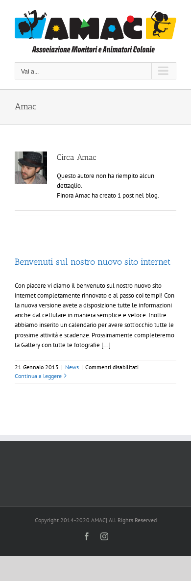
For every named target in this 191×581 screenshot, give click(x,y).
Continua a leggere (38, 375)
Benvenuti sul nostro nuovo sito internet (92, 261)
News (72, 367)
